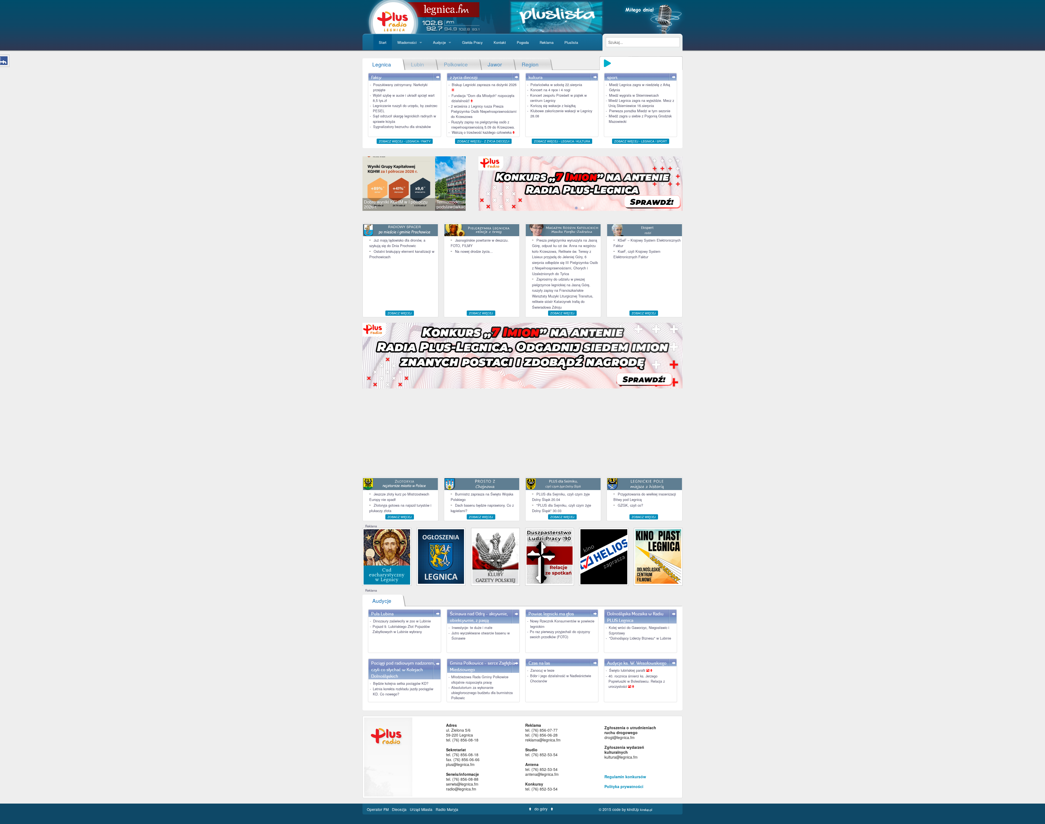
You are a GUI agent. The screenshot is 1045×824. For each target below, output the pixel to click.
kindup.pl (646, 809)
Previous (354, 183)
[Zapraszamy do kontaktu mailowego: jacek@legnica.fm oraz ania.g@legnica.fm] (589, 183)
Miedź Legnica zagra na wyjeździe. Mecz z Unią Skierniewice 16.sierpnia (641, 103)
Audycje (439, 42)
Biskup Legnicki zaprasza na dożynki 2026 (484, 84)
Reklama (547, 42)
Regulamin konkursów (625, 776)
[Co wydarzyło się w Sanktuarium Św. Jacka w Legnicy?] (387, 556)
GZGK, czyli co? (630, 505)
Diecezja (400, 809)
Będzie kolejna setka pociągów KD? (400, 683)
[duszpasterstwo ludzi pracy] (550, 556)
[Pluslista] (556, 16)
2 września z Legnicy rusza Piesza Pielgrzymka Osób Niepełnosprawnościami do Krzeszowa (484, 111)
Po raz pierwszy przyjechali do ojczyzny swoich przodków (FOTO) (560, 634)
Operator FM (378, 809)
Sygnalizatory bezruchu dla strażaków (402, 126)
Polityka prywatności (623, 786)
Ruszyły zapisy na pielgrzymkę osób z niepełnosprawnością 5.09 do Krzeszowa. (483, 124)
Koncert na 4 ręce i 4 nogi (550, 89)
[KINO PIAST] (658, 556)
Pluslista (571, 42)
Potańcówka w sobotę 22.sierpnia (556, 84)
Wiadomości (407, 42)
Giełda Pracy (472, 42)
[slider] (414, 183)
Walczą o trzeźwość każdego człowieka (482, 132)
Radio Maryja (447, 809)
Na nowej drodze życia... (474, 251)
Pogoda (523, 42)
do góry (541, 808)
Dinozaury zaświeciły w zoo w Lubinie (402, 621)
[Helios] (603, 556)
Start (382, 42)
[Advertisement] (522, 433)
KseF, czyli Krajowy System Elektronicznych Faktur (636, 254)
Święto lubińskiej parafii (627, 670)
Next (473, 183)
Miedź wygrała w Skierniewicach (634, 95)
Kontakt (500, 42)
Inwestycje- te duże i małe (472, 627)
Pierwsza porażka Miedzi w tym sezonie (639, 110)
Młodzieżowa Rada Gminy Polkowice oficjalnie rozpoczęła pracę (479, 679)
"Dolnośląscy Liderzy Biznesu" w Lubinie (640, 638)
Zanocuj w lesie (542, 670)
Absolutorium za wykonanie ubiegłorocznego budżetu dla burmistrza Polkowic (482, 692)
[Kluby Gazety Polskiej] (495, 556)
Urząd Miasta (422, 809)
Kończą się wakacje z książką (553, 105)
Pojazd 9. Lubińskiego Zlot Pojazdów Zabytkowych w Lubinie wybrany (401, 629)
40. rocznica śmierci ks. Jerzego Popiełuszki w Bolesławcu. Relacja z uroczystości (636, 681)
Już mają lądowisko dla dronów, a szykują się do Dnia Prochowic (397, 243)
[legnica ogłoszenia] (441, 556)
